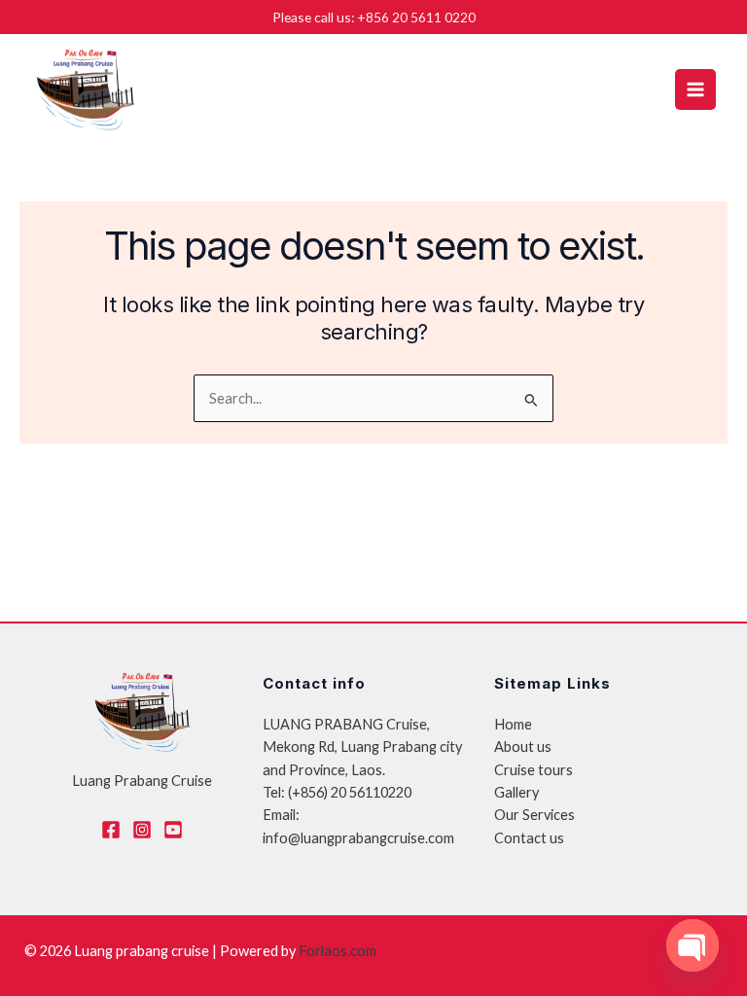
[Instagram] (142, 829)
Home (513, 724)
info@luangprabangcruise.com (358, 838)
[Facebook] (111, 829)
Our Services (534, 814)
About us (522, 746)
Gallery (516, 792)
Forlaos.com (337, 951)
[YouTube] (173, 829)
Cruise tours (533, 770)
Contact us (529, 838)
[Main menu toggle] (695, 89)
